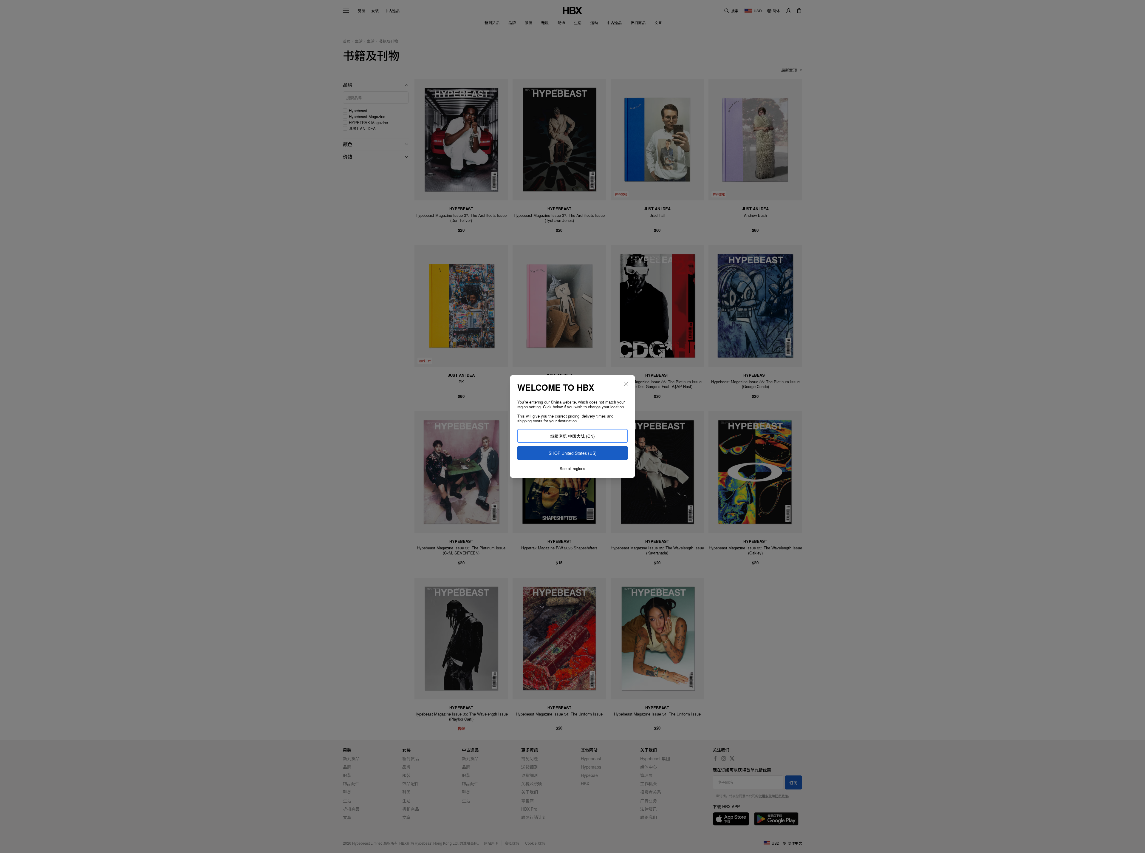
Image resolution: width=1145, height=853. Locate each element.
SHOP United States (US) (573, 453)
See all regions (572, 468)
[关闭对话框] (626, 383)
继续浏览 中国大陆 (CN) (572, 436)
